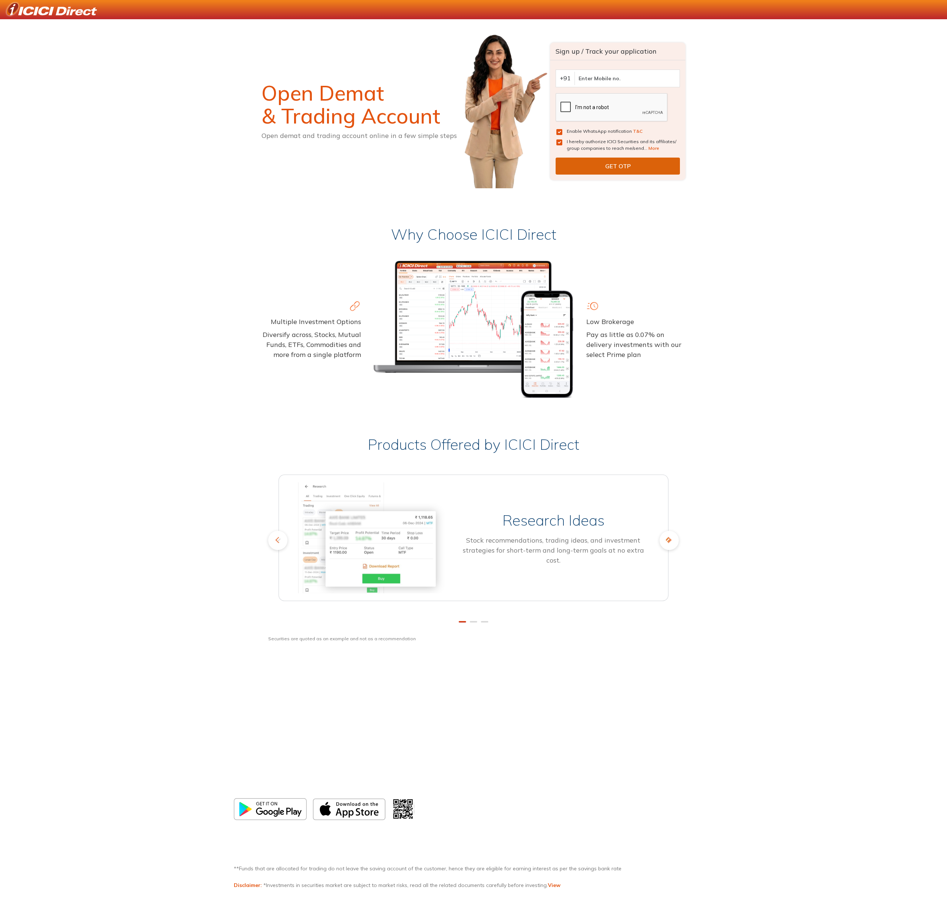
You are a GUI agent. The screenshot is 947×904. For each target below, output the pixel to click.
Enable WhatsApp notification (605, 131)
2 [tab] (473, 622)
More (653, 148)
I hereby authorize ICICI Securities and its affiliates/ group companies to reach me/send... (621, 145)
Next (669, 540)
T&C (638, 131)
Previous (277, 540)
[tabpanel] (473, 543)
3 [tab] (484, 622)
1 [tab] (462, 622)
